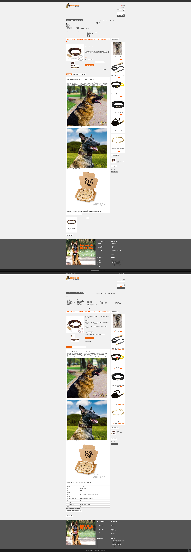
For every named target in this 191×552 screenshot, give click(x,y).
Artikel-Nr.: (86, 48)
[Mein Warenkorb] (119, 273)
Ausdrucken (104, 69)
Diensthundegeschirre (80, 31)
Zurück (69, 67)
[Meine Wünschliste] (117, 273)
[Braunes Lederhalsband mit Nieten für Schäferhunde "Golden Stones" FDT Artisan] (73, 63)
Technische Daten (76, 74)
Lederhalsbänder (69, 27)
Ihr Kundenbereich (101, 241)
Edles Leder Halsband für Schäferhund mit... (71, 229)
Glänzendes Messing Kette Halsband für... (118, 149)
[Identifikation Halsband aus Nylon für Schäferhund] (118, 104)
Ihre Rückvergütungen (101, 246)
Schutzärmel (88, 35)
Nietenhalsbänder (69, 30)
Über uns (113, 533)
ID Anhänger (68, 31)
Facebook (100, 260)
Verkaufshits (113, 246)
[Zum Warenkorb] (124, 12)
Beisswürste (88, 36)
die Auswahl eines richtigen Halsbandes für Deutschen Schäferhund (90, 211)
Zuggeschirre (78, 30)
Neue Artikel (113, 525)
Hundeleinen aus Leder (104, 30)
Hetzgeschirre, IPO (79, 30)
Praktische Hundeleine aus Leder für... (117, 75)
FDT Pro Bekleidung (89, 32)
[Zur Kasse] (121, 273)
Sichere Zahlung (114, 251)
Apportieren (88, 34)
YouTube (100, 264)
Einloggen (99, 251)
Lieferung (113, 529)
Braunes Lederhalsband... (119, 159)
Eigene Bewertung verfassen (89, 46)
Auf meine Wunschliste (88, 68)
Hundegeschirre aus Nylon (80, 29)
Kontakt (113, 247)
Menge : (86, 59)
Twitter (100, 262)
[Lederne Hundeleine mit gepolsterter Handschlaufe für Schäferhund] (118, 67)
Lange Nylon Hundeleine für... (118, 130)
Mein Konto (99, 243)
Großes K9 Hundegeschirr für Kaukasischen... (118, 57)
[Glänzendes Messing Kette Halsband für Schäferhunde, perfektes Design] (118, 140)
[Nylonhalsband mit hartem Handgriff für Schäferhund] (118, 85)
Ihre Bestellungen (100, 525)
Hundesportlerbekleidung (90, 31)
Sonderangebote (114, 243)
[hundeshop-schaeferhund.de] (75, 5)
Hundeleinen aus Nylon (104, 30)
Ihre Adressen (100, 247)
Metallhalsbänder (69, 29)
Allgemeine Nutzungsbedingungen (116, 250)
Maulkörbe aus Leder (89, 29)
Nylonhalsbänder (69, 28)
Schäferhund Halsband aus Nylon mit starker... (117, 94)
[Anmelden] (124, 273)
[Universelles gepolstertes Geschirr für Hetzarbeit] (118, 48)
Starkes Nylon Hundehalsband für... (118, 112)
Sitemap (113, 254)
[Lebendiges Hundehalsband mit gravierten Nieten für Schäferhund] (71, 221)
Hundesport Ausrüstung (90, 33)
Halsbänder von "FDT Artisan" (71, 30)
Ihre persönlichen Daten (101, 529)
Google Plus (100, 266)
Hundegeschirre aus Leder (80, 28)
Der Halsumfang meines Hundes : (90, 334)
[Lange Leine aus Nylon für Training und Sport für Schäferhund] (118, 122)
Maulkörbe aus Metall (89, 30)
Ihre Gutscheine (100, 250)
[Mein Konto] (115, 273)
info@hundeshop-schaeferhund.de (116, 264)
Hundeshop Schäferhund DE (95, 270)
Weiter (80, 67)
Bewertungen (83, 74)
